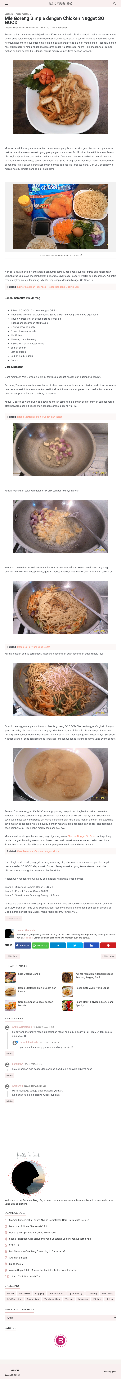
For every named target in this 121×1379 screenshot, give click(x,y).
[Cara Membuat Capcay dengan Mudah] (10, 1005)
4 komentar (61, 27)
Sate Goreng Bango (29, 973)
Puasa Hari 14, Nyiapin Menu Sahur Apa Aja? (95, 1003)
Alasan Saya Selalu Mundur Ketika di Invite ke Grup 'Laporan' (43, 1270)
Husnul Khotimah (26, 930)
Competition (33, 1299)
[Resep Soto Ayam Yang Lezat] (67, 991)
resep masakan (14, 918)
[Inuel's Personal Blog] (60, 3)
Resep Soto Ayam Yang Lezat (33, 646)
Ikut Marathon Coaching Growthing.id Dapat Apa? (37, 1251)
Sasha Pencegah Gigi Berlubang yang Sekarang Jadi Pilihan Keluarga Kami (50, 1238)
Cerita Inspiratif (56, 1293)
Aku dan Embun (18, 1257)
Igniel (114, 1371)
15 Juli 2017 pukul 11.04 (43, 1027)
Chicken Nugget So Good (81, 836)
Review (10, 1293)
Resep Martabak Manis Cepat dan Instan (39, 416)
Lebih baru (12, 956)
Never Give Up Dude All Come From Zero (32, 1232)
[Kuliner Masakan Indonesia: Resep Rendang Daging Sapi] (67, 977)
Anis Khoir (17, 1085)
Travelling (92, 1293)
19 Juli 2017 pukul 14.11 (35, 1064)
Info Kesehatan (14, 1299)
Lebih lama (108, 956)
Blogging (39, 1293)
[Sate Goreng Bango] (10, 977)
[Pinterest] (108, 945)
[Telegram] (58, 945)
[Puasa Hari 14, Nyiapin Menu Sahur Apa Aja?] (67, 1005)
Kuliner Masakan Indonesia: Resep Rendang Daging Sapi (48, 286)
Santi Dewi (17, 1064)
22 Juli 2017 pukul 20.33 (35, 1086)
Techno (68, 1299)
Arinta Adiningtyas (22, 1026)
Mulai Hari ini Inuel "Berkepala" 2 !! (28, 1226)
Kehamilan (83, 1299)
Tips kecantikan (52, 1299)
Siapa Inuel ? (16, 1263)
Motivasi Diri (24, 1293)
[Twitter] (75, 945)
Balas (9, 1053)
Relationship (107, 1293)
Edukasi (97, 1299)
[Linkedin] (91, 945)
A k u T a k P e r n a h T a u (27, 1276)
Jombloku (28, 937)
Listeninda (15, 1370)
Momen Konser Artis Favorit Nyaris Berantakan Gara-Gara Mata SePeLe (49, 1219)
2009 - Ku (14, 1245)
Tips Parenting (75, 1293)
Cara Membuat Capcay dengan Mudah (38, 851)
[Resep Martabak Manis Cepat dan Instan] (10, 991)
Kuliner (110, 1299)
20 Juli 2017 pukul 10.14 (49, 1042)
